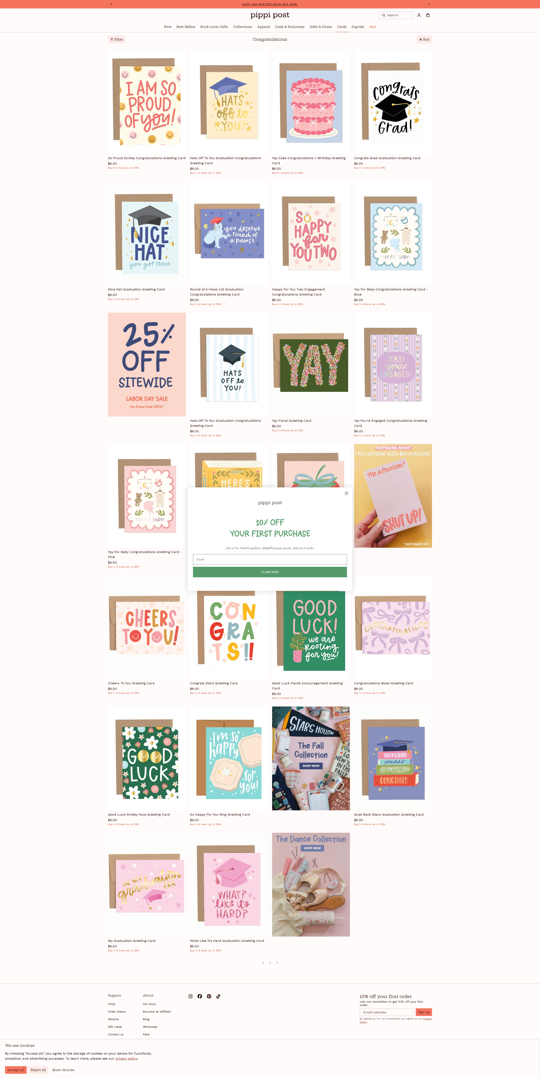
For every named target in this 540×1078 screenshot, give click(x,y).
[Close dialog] (346, 493)
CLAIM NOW (270, 572)
